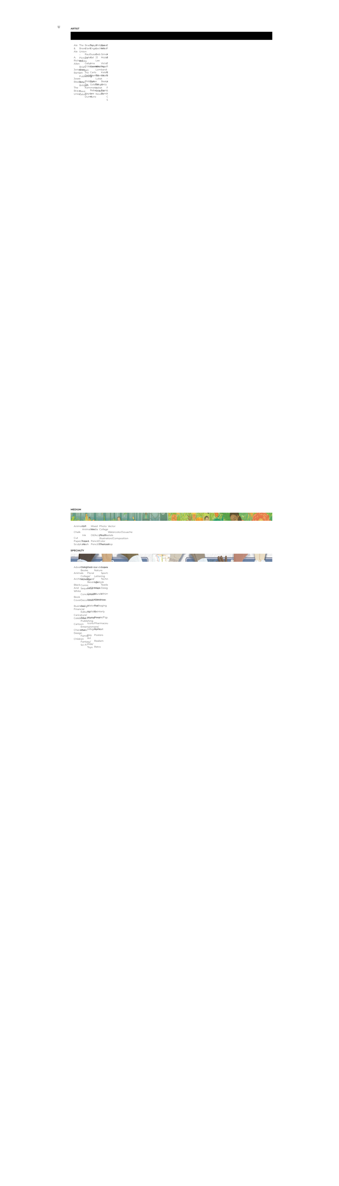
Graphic (90, 593)
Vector (112, 526)
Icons (90, 623)
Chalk (77, 532)
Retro (97, 646)
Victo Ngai (104, 65)
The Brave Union (76, 90)
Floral (90, 573)
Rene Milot (104, 47)
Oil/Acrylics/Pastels (95, 535)
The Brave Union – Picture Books (82, 53)
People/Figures (97, 617)
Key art (89, 637)
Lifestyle (97, 582)
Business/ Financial (77, 607)
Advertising (77, 567)
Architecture (77, 578)
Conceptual (84, 594)
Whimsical (104, 593)
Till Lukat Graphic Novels (98, 89)
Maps (97, 587)
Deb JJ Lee (98, 57)
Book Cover (77, 598)
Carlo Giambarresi (93, 74)
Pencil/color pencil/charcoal (95, 543)
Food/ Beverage (90, 580)
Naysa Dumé (87, 95)
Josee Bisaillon (76, 80)
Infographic (90, 629)
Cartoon (77, 624)
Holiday (90, 611)
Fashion (90, 567)
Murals (97, 593)
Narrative (97, 599)
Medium (76, 509)
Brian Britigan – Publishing (82, 71)
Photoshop (103, 544)
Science (104, 567)
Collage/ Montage (84, 578)
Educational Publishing (84, 619)
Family (84, 635)
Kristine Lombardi (98, 68)
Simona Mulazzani (104, 56)
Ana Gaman (93, 65)
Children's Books (84, 569)
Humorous (90, 617)
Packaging (97, 605)
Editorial (84, 611)
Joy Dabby (87, 74)
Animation (78, 526)
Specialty (77, 550)
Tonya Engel (93, 47)
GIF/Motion (90, 587)
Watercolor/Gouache (112, 532)
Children (77, 638)
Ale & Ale (75, 48)
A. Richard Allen (76, 60)
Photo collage (103, 528)
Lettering (97, 576)
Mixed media (94, 528)
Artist (75, 28)
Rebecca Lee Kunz (93, 93)
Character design (77, 631)
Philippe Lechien (98, 47)
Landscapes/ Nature (97, 569)
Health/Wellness (90, 599)
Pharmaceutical (97, 623)
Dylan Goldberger (93, 83)
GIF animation (86, 528)
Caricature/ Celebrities (77, 616)
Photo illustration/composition (103, 537)
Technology (104, 578)
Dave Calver (82, 93)
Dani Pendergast (104, 92)
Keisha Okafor (104, 74)
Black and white (77, 588)
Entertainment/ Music (84, 628)
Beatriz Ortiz (104, 83)
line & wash (85, 543)
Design (84, 605)
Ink (84, 535)
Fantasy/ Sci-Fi (84, 643)
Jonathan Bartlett (76, 71)
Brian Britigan (82, 84)
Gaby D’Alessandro (87, 65)
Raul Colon (87, 56)
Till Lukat (98, 77)
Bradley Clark (87, 47)
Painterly (97, 611)
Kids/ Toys (90, 646)
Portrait (97, 629)
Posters (97, 635)
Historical (90, 605)
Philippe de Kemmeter (87, 84)
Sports (104, 573)
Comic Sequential (84, 587)
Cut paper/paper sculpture (78, 541)
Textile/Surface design (104, 586)
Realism (97, 640)
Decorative (84, 600)
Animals (77, 573)
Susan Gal (93, 56)
